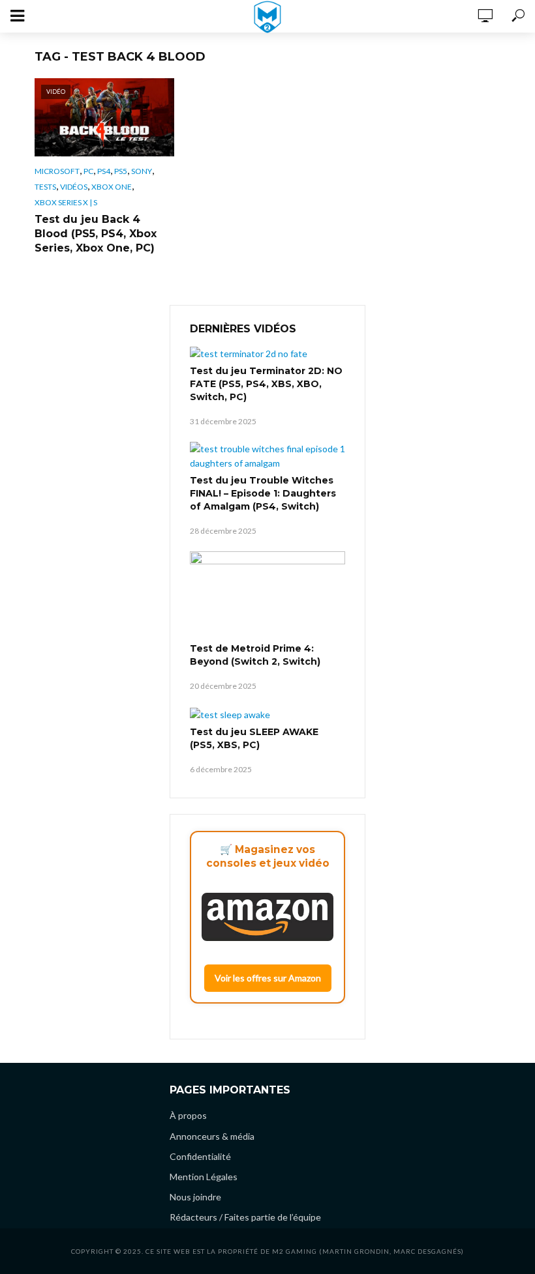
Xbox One (111, 187)
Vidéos (73, 187)
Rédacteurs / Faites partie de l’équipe (245, 1217)
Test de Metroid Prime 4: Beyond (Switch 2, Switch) (255, 655)
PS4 (103, 171)
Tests (45, 187)
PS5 (120, 171)
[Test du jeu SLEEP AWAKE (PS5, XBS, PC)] (267, 713)
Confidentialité (200, 1156)
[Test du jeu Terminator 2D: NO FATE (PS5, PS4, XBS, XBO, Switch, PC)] (267, 353)
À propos (188, 1115)
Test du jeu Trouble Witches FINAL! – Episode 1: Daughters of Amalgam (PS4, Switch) (263, 493)
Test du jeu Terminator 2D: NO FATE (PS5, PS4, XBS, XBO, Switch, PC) (266, 384)
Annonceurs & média (212, 1136)
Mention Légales (203, 1176)
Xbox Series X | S (66, 202)
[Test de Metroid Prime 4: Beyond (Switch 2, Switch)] (267, 595)
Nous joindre (195, 1196)
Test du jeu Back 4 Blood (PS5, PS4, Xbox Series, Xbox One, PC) (96, 233)
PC (88, 171)
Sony (141, 171)
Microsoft (57, 171)
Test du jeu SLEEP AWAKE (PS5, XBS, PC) (254, 738)
